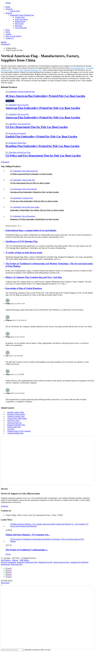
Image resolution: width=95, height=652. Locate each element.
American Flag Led (14, 423)
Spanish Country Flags (15, 412)
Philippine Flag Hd (45, 562)
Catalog (8, 34)
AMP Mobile (24, 560)
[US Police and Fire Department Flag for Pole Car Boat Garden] (18, 152)
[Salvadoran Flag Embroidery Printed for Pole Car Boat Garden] (23, 189)
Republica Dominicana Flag (27, 562)
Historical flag (20, 21)
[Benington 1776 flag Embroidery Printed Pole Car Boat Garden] (22, 216)
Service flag (19, 24)
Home (8, 7)
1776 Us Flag (18, 70)
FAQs (8, 32)
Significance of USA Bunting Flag (22, 241)
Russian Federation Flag (16, 425)
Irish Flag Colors (13, 421)
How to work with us (13, 36)
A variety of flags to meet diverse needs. (24, 252)
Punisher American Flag (16, 414)
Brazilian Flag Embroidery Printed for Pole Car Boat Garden (42, 145)
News (8, 30)
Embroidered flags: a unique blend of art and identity (31, 230)
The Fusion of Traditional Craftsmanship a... (27, 550)
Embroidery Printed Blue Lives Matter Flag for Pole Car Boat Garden (37, 210)
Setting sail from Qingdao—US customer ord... (28, 534)
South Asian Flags (14, 427)
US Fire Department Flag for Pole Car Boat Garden (37, 126)
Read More (10, 101)
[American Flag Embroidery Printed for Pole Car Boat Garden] (17, 105)
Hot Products (6, 560)
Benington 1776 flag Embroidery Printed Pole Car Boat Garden (34, 219)
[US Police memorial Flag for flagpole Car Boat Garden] (24, 171)
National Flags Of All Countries (19, 431)
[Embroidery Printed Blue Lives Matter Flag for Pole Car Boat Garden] (24, 207)
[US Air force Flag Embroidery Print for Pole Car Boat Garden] (21, 198)
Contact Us (10, 38)
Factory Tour (15, 11)
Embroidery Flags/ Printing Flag (22, 15)
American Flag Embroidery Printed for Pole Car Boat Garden (43, 107)
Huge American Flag (77, 68)
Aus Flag (10, 429)
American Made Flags (15, 433)
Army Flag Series (21, 19)
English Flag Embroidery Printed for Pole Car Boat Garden (41, 136)
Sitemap (15, 560)
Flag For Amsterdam (8, 562)
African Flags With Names (17, 418)
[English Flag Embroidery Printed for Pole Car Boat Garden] (16, 133)
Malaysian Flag (16, 564)
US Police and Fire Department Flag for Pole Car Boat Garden (43, 155)
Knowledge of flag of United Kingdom (24, 288)
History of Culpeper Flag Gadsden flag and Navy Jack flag (34, 277)
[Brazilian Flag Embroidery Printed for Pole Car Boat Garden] (16, 143)
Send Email (5, 583)
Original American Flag (32, 70)
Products (9, 13)
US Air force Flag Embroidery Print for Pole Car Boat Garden (34, 201)
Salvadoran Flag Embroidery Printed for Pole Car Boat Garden (34, 192)
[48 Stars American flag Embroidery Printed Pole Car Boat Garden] (20, 92)
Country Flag (20, 17)
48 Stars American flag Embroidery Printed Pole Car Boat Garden (45, 95)
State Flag (18, 26)
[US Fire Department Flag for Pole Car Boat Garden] (18, 124)
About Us (9, 9)
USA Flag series (21, 28)
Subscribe (4, 506)
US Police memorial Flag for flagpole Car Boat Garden (31, 174)
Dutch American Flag (61, 562)
